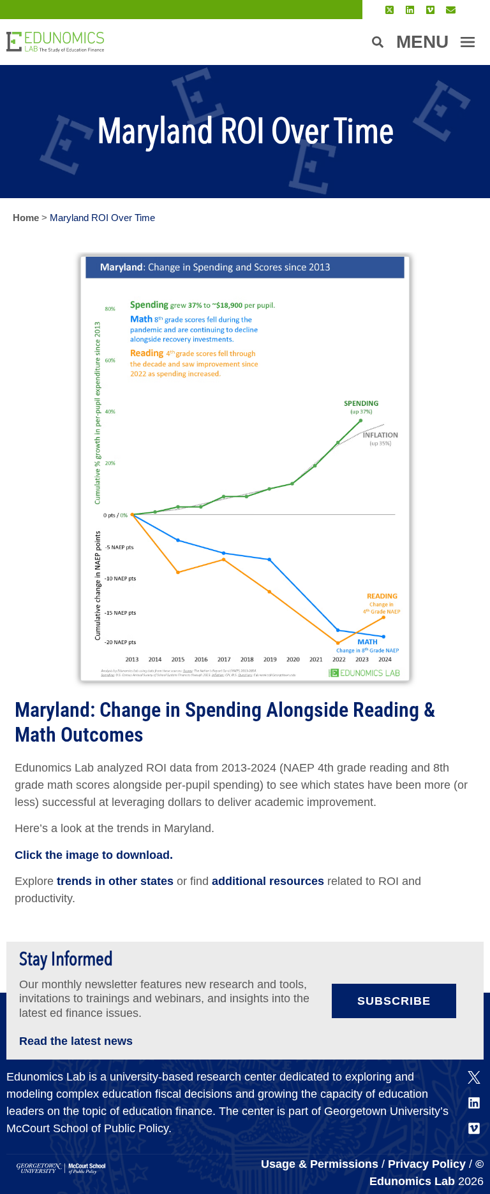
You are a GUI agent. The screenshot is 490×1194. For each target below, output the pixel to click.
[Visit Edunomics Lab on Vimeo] (430, 9)
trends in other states (114, 881)
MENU (422, 42)
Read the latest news (76, 1041)
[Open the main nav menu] (467, 42)
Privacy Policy (427, 1164)
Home (26, 217)
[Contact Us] (450, 9)
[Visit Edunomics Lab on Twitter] (389, 9)
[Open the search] (377, 42)
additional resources (268, 881)
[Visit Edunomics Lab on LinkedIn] (410, 9)
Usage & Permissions (321, 1164)
